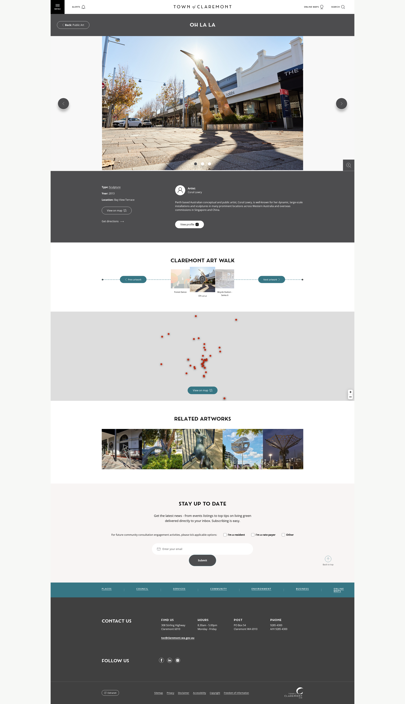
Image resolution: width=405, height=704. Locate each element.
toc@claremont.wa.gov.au (177, 638)
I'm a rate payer (265, 535)
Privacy (170, 692)
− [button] (350, 396)
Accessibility (199, 692)
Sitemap (158, 692)
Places (107, 589)
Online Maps (339, 590)
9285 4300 (276, 625)
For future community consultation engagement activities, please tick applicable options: (164, 535)
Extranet (112, 692)
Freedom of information (236, 692)
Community (218, 589)
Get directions (110, 221)
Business (302, 589)
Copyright (215, 692)
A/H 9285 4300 (278, 629)
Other (290, 535)
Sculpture (115, 187)
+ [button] (350, 392)
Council (142, 589)
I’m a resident (236, 535)
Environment (261, 589)
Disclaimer (183, 692)
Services (179, 589)
